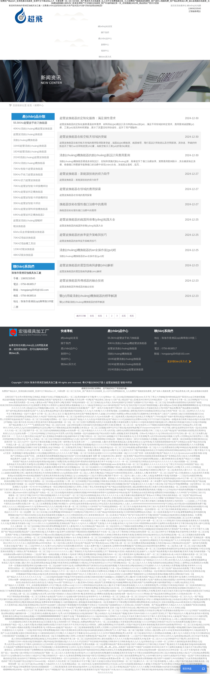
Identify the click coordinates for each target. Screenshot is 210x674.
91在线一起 (64, 425)
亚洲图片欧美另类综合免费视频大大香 (67, 563)
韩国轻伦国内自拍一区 (126, 498)
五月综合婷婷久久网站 (54, 639)
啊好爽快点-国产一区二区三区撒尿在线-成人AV (157, 554)
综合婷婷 (202, 428)
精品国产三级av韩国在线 (33, 532)
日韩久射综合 (199, 619)
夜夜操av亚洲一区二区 (76, 473)
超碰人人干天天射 (198, 501)
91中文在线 (174, 512)
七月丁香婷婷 (121, 532)
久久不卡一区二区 (65, 571)
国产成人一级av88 (9, 653)
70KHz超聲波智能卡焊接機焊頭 (30, 186)
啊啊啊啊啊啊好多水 (191, 405)
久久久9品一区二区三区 (15, 430)
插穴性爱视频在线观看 (169, 610)
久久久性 (5, 523)
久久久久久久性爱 (120, 639)
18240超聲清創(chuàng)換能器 (30, 151)
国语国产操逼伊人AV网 (169, 467)
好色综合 (183, 549)
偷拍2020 (145, 633)
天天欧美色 (172, 585)
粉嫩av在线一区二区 (53, 408)
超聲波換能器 (113, 382)
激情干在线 (69, 616)
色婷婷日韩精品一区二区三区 (30, 478)
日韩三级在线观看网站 (128, 655)
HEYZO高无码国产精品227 (145, 577)
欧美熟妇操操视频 (147, 543)
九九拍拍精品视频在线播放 (12, 549)
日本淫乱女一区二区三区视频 (92, 428)
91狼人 (64, 543)
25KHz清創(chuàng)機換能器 (29, 163)
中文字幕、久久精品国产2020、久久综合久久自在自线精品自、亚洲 (62, 450)
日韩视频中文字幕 (39, 535)
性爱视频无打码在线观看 (80, 560)
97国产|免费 (193, 599)
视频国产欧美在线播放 (195, 605)
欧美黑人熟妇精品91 (128, 416)
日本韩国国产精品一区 (193, 464)
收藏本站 (182, 5)
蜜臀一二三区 (29, 529)
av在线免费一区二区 (109, 416)
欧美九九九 (117, 520)
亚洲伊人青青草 (182, 537)
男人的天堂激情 (128, 599)
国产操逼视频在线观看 (184, 430)
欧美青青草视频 (146, 518)
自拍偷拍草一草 (28, 591)
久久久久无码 (145, 563)
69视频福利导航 (23, 574)
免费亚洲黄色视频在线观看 (136, 430)
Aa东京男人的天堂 (46, 594)
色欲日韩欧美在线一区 (198, 661)
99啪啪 (41, 433)
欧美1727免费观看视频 (10, 591)
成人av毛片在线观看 (124, 664)
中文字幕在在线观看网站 (143, 653)
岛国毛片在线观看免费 (106, 422)
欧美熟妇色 (44, 461)
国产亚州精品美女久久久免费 (109, 470)
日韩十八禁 (192, 450)
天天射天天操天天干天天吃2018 (69, 624)
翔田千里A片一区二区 (117, 475)
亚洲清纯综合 (89, 594)
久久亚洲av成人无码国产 (132, 605)
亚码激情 (161, 661)
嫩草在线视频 (113, 653)
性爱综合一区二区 (201, 484)
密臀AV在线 (141, 419)
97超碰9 (85, 459)
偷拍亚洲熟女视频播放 (69, 405)
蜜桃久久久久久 (156, 565)
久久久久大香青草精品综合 (86, 585)
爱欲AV (33, 588)
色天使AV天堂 (167, 596)
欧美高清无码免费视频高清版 (50, 456)
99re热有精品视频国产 (33, 475)
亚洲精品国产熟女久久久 (70, 523)
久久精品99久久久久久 (53, 664)
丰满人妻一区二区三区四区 (74, 506)
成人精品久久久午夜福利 (77, 549)
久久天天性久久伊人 (22, 450)
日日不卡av (66, 608)
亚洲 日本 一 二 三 (10, 436)
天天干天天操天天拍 (156, 419)
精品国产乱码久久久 (58, 596)
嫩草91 (41, 501)
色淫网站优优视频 (82, 444)
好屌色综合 (148, 641)
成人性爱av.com (66, 585)
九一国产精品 (197, 596)
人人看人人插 (177, 619)
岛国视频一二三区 (177, 475)
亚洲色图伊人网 (39, 641)
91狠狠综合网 (155, 470)
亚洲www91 (41, 506)
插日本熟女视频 (103, 484)
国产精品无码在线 (197, 442)
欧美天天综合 (74, 543)
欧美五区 (135, 551)
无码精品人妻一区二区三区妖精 (149, 549)
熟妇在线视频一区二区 (35, 549)
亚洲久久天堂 (177, 594)
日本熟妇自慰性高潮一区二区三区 (143, 532)
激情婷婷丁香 (91, 613)
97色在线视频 (93, 481)
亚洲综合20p (158, 411)
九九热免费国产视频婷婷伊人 (133, 574)
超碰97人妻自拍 (57, 605)
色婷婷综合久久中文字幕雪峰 (107, 563)
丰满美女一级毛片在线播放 (136, 439)
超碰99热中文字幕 (75, 436)
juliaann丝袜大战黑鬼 (25, 492)
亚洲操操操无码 (131, 397)
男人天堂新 (161, 585)
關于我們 (66, 343)
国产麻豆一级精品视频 (49, 554)
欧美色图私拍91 (171, 549)
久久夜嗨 (154, 599)
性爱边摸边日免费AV (95, 571)
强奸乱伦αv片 (141, 478)
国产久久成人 (39, 411)
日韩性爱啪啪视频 (193, 580)
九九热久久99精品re (99, 658)
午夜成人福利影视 (122, 467)
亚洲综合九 (69, 540)
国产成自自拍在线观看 (179, 568)
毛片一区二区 (168, 470)
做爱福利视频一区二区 (145, 447)
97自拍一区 (188, 574)
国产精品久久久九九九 (169, 453)
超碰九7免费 (55, 461)
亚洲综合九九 (138, 442)
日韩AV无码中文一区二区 (114, 557)
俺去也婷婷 (115, 594)
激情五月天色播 (176, 644)
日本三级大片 (153, 506)
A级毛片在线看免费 (65, 546)
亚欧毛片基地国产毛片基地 (176, 529)
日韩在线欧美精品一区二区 (173, 495)
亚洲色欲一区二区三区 (126, 661)
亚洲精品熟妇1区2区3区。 (110, 588)
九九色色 (79, 475)
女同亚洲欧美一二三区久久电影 (144, 467)
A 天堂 (37, 616)
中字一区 (29, 442)
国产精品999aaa (193, 495)
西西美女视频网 (87, 532)
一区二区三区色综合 (87, 453)
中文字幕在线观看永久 (124, 436)
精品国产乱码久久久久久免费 (135, 667)
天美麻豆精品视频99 (133, 495)
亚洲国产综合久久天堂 (81, 574)
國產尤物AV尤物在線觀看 (193, 627)
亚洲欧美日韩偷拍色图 (167, 571)
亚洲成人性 (182, 653)
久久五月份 (167, 489)
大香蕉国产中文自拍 (64, 580)
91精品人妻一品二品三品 (17, 444)
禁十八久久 (99, 397)
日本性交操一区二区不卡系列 (181, 650)
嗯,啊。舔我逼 (108, 478)
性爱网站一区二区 (57, 419)
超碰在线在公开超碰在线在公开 (148, 408)
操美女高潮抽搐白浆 (147, 658)
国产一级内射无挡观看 (197, 543)
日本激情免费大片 (124, 422)
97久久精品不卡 (66, 444)
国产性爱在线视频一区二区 (90, 644)
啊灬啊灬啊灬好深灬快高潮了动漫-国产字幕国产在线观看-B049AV (130, 647)
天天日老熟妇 (35, 653)
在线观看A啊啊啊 (90, 535)
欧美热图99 (26, 557)
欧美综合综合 (98, 565)
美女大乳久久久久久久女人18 (110, 495)
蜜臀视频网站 (186, 512)
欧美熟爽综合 (199, 585)
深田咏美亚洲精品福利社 (175, 450)
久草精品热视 (58, 529)
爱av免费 (162, 577)
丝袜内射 (85, 655)
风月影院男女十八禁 (199, 436)
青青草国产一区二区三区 (159, 473)
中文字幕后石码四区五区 (30, 515)
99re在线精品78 (66, 470)
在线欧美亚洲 (96, 577)
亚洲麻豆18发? (31, 447)
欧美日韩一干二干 (192, 594)
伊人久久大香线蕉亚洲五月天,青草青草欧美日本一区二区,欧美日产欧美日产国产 (97, 515)
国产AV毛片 (122, 405)
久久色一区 (113, 568)
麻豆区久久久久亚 (143, 484)
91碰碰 (119, 582)
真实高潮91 (200, 430)
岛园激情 (19, 400)
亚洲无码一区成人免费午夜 (86, 546)
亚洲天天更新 (203, 473)
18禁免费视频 (48, 630)
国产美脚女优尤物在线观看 (162, 580)
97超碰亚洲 (57, 537)
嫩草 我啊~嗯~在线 (96, 456)
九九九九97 (135, 459)
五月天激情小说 (51, 532)
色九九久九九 (136, 641)
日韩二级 (24, 473)
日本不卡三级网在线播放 (170, 647)
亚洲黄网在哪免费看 (136, 602)
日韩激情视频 (198, 397)
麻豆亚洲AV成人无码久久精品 (43, 571)
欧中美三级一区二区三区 (76, 639)
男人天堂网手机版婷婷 (10, 419)
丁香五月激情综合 (80, 610)
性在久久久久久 (123, 518)
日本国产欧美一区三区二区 (177, 411)
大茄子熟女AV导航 (171, 484)
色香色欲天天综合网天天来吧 (19, 464)
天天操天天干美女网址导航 (194, 647)
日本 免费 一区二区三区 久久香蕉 (156, 520)
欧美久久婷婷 (105, 535)
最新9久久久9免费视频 (103, 467)
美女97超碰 (79, 470)
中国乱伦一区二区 (92, 436)
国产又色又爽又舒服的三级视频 (149, 501)
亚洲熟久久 (17, 487)
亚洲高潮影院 (89, 554)
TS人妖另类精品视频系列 (195, 658)
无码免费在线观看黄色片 (177, 402)
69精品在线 (36, 574)
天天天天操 (119, 571)
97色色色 (203, 636)
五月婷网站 (89, 509)
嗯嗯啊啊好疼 (9, 669)
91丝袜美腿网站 (32, 428)
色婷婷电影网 (133, 428)
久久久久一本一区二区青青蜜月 (126, 461)
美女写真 (84, 512)
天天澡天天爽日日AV (136, 616)
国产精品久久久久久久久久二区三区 (89, 580)
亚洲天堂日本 (119, 627)
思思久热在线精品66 (113, 504)
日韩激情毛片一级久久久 (57, 655)
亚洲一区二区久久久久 (156, 639)
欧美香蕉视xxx (84, 504)
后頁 (124, 316)
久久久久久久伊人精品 (21, 408)
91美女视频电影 (65, 411)
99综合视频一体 (119, 453)
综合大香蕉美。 (91, 624)
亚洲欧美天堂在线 (32, 467)
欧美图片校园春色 (129, 444)
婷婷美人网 (60, 619)
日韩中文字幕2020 (23, 481)
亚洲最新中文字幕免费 (116, 602)
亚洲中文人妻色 (67, 526)
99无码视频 (81, 605)
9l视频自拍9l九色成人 (194, 416)
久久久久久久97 (74, 641)
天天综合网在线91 (125, 481)
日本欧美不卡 (162, 622)
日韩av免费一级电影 (17, 580)
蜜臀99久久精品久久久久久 (172, 605)
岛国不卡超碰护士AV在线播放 (170, 658)
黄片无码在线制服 (180, 520)
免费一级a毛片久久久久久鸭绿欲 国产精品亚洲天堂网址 (145, 594)
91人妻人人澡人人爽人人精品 (141, 475)
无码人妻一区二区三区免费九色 (193, 433)
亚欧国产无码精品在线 (162, 515)
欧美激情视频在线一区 (95, 602)
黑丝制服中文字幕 (85, 397)
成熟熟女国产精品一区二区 (46, 425)
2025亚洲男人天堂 (122, 624)
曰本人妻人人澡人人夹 (20, 518)
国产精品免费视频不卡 (36, 669)
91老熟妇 (25, 453)
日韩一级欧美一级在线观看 (178, 439)
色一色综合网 (55, 487)
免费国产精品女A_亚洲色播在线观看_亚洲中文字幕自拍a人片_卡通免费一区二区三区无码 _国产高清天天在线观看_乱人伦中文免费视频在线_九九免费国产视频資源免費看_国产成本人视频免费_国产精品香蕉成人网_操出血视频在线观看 (105, 391)
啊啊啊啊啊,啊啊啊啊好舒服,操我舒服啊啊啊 (24, 619)
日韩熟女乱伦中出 (149, 461)
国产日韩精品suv (181, 442)
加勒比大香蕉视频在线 (136, 557)
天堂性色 (205, 405)
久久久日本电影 (148, 622)
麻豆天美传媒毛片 (86, 425)
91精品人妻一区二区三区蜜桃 (24, 594)
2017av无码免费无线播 (179, 622)
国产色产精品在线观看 (114, 487)
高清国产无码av (126, 580)
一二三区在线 (47, 577)
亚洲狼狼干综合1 (173, 498)
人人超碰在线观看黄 (10, 473)
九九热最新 (46, 467)
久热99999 (180, 580)
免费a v (159, 630)
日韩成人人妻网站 (181, 563)
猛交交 (67, 456)
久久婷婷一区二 (161, 641)
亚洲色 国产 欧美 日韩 (100, 501)
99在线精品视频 (26, 616)
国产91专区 (78, 509)
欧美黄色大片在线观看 (198, 520)
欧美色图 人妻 (99, 442)
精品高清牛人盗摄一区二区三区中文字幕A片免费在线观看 (35, 459)
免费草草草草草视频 (50, 602)
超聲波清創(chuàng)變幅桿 (27, 220)
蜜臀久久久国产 (32, 599)
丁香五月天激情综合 (161, 619)
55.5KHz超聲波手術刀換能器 (30, 122)
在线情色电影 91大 (43, 560)
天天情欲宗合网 (152, 610)
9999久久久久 (40, 546)
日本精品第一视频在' (114, 439)
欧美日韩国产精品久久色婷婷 (81, 498)
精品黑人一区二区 (69, 397)
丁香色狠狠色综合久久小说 (86, 616)
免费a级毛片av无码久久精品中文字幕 (28, 655)
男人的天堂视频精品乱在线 (72, 613)
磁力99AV (72, 577)
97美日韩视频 (50, 464)
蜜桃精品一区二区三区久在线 (123, 506)
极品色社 (7, 658)
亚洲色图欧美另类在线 (18, 509)
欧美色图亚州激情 (152, 422)
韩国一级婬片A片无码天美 (197, 540)
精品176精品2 (106, 473)
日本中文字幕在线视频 (41, 495)
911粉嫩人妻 (18, 563)
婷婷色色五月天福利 (154, 450)
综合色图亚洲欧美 (194, 475)
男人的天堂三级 (33, 498)
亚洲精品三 (69, 475)
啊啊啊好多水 (39, 650)
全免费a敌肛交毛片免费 (11, 529)
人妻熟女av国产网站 (43, 402)
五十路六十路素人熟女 (101, 520)
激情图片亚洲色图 (199, 447)
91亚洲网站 (110, 560)
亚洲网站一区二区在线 (42, 481)
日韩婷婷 (151, 574)
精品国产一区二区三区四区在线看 (67, 518)
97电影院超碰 (105, 464)
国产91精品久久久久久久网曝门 (151, 498)
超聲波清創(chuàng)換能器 (27, 134)
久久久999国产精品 (59, 498)
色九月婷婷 (5, 484)
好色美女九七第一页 (80, 658)
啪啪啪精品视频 (58, 430)
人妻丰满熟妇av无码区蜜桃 (170, 405)
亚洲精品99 (33, 605)
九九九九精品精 (55, 506)
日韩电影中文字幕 (175, 639)
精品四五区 (181, 543)
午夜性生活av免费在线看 (15, 504)
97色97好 (183, 661)
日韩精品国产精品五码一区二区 (98, 526)
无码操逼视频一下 (201, 551)
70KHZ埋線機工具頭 (24, 243)
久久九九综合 (88, 419)
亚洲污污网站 (38, 540)
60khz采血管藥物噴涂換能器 (28, 232)
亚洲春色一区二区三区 (158, 568)
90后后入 (89, 664)
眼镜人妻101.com (82, 501)
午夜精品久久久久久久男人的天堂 (99, 430)
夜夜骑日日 (91, 669)
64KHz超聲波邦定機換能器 (28, 191)
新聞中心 (39, 105)
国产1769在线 (156, 416)
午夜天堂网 (141, 591)
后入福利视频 (66, 602)
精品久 (40, 520)
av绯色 (54, 442)
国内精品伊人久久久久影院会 (99, 529)
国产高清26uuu (185, 397)
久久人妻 (76, 582)
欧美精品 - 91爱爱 (193, 515)
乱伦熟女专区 (109, 661)
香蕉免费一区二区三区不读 (20, 664)
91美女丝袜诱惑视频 (167, 526)
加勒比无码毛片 (185, 571)
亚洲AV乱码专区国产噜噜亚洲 (80, 414)
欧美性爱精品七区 (193, 641)
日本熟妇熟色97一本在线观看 (78, 520)
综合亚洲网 (38, 464)
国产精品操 (200, 481)
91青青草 (110, 442)
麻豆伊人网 (166, 422)
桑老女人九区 (190, 473)
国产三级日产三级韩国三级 (169, 414)
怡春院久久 (95, 459)
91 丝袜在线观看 (166, 602)
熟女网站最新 (7, 613)
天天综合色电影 (72, 529)
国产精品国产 (86, 543)
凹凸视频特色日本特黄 (147, 414)
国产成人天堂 (177, 473)
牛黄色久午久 (203, 450)
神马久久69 (138, 422)
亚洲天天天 (122, 619)
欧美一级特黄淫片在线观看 (17, 571)
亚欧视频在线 (60, 641)
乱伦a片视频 (37, 408)
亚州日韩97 (144, 400)
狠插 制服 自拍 (200, 453)
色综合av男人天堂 (35, 580)
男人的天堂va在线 (12, 644)
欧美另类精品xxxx (75, 484)
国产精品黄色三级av (100, 400)
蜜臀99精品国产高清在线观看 (116, 644)
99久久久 (79, 526)
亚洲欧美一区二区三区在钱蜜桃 (95, 537)
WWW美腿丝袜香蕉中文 (97, 492)
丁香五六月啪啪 (157, 397)
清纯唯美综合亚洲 (172, 459)
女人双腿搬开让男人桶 (122, 577)
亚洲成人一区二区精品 (191, 557)
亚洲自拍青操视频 (180, 630)
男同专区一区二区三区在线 (186, 624)
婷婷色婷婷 (90, 470)
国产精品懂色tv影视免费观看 (135, 489)
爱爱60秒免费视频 (122, 546)
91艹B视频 (52, 669)
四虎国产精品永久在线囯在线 (25, 461)
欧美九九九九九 (10, 433)
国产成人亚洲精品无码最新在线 (52, 436)
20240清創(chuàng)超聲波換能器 (31, 157)
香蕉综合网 (19, 602)
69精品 (167, 540)
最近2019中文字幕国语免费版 (84, 588)
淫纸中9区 (36, 630)
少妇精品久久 (104, 613)
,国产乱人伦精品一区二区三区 (38, 439)
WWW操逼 (65, 512)
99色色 (148, 442)
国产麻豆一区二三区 (24, 546)
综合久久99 (29, 560)
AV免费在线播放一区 (111, 591)
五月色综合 (50, 433)
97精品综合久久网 (180, 613)
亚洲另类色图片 (155, 478)
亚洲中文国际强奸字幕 (69, 532)
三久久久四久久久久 (39, 523)
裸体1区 (32, 565)
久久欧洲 (95, 411)
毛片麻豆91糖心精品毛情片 (12, 599)
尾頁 (132, 316)
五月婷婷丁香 (163, 644)
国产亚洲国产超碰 (79, 608)
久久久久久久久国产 (132, 520)
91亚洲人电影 (124, 551)
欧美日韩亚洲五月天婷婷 (39, 473)
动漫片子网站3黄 (112, 599)
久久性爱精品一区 (148, 571)
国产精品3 (101, 669)
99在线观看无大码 (137, 639)
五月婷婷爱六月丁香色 (66, 622)
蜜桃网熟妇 (127, 650)
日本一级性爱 (31, 636)
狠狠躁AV (113, 492)
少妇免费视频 (54, 512)
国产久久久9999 (178, 540)
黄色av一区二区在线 (114, 397)
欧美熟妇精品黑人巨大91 (187, 636)
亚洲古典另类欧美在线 (53, 475)
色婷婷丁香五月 (8, 661)
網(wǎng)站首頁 (69, 338)
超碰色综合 (130, 419)
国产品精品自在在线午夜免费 (161, 627)
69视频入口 (171, 436)
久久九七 (87, 411)
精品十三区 (89, 475)
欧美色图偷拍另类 (12, 501)
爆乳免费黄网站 (106, 624)
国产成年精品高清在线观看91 (19, 411)
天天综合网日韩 (29, 520)
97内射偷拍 (196, 664)
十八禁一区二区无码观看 (75, 481)
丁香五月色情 (195, 568)
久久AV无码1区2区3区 (192, 498)
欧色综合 (83, 596)
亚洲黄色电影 (169, 478)
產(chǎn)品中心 (69, 348)
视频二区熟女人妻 (147, 630)
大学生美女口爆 (151, 526)
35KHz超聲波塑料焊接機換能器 (30, 209)
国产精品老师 (15, 425)
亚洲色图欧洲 (35, 568)
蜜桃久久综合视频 (38, 453)
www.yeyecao (186, 453)
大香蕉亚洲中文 (129, 554)
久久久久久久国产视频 (68, 453)
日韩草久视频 (64, 574)
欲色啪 (36, 526)
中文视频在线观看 (202, 489)
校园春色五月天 (141, 565)
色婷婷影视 (154, 444)
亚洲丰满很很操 (147, 624)
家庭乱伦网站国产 (106, 630)
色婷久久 (55, 613)
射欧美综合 (37, 622)
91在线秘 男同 (203, 419)
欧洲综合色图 (179, 515)
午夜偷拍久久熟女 (63, 594)
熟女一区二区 (54, 543)
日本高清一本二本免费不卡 (152, 481)
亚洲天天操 (187, 551)
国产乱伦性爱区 (165, 664)
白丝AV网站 (99, 599)
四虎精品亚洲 (170, 535)
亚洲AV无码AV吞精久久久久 (139, 613)
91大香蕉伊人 (53, 405)
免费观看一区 (98, 450)
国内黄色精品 (171, 397)
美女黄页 (78, 653)
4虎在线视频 (116, 484)
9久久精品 (77, 591)
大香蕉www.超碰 (52, 627)
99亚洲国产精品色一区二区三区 (43, 509)
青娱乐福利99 (182, 532)
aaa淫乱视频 (53, 535)
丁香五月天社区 (175, 464)
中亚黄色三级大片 (197, 492)
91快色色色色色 (132, 571)
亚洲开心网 (58, 402)
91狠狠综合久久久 (10, 630)
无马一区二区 (41, 470)
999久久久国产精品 (97, 512)
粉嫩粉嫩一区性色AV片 (11, 520)
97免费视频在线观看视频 (13, 447)
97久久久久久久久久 (115, 549)
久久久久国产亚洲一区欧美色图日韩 (143, 453)
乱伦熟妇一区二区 (152, 512)
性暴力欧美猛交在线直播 (74, 408)
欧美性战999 (14, 557)
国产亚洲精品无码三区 (174, 456)
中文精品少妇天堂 (173, 504)
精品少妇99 (204, 624)
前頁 (100, 316)
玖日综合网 (94, 610)
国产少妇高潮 (94, 608)
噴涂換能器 (19, 226)
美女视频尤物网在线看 (44, 624)
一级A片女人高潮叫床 (54, 540)
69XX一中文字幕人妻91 (165, 428)
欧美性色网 (101, 653)
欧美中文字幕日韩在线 (182, 523)
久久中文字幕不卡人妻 (198, 529)
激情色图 (188, 619)
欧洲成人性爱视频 (171, 565)
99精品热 (49, 489)
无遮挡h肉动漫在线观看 (67, 644)
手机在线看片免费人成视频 (111, 433)
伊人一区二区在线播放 (107, 622)
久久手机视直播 (44, 647)
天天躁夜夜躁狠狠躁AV (162, 442)
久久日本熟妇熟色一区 (125, 478)
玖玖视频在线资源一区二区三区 (192, 554)
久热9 (82, 529)
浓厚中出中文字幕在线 (116, 428)
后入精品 (48, 582)
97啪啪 (8, 422)
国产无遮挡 (99, 523)
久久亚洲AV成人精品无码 (16, 605)
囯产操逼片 (143, 444)
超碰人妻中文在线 (9, 478)
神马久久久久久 (197, 411)
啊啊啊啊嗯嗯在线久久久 (136, 627)
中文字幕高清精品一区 (16, 414)
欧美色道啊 (9, 481)
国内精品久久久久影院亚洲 (37, 608)
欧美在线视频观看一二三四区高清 (48, 667)
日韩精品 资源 (38, 397)
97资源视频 (70, 605)
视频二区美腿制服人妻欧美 (125, 411)
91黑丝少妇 (33, 436)
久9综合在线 (203, 549)
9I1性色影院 (74, 650)
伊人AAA (167, 630)
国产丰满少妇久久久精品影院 (120, 669)
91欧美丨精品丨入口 (92, 591)
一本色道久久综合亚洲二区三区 (60, 661)
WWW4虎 (190, 481)
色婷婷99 (123, 537)
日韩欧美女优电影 (108, 481)
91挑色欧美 (29, 470)
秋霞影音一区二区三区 (158, 509)
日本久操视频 (107, 436)
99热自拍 (122, 492)
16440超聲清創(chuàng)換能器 (30, 145)
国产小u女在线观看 (9, 633)
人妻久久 (175, 633)
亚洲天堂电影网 (130, 433)
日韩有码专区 (96, 557)
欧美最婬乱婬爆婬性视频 (75, 492)
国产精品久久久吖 (116, 419)
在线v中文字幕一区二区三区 (188, 478)
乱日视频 (110, 571)
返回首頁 (174, 5)
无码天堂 (132, 405)
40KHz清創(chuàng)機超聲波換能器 (32, 128)
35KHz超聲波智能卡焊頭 (26, 203)
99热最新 (130, 447)
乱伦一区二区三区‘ (117, 447)
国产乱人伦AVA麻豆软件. (150, 655)
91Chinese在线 (38, 661)
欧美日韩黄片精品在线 (186, 419)
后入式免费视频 (192, 456)
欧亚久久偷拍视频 (65, 400)
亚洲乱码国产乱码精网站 (142, 582)
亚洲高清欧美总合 (199, 439)
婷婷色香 (62, 484)
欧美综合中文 (27, 405)
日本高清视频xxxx (157, 667)
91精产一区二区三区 (74, 495)
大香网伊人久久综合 (117, 616)
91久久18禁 (87, 523)
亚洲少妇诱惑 (68, 461)
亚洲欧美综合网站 (10, 616)
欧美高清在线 (165, 599)
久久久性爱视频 (196, 444)
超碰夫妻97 (73, 596)
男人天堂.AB (195, 425)
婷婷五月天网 (56, 633)
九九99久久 (73, 647)
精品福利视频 (8, 400)
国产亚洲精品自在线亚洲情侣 (140, 492)
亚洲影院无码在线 (142, 535)
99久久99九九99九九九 (13, 428)
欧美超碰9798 (60, 577)
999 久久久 (185, 610)
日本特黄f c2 (50, 644)
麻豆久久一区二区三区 (147, 661)
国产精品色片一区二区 (71, 627)
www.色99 (116, 464)
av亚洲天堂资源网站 (15, 416)
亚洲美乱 (97, 405)
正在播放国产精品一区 (11, 624)
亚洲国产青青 (70, 402)
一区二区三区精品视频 (41, 537)
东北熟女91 (19, 439)
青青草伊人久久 (194, 565)
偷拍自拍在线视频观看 (179, 444)
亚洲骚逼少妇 (45, 447)
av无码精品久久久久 (128, 568)
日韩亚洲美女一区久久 (60, 658)
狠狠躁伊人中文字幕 (49, 585)
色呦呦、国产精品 (151, 605)
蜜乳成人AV (87, 599)
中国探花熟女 (101, 419)
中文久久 (118, 450)
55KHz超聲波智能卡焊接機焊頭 (30, 197)
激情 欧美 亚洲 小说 (109, 608)
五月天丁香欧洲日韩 (143, 669)
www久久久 (30, 506)
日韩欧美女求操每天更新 (122, 535)
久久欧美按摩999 (59, 647)
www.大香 (109, 543)
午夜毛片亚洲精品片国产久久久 (104, 655)
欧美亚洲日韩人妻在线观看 (100, 639)
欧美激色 (164, 512)
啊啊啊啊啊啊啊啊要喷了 (52, 616)
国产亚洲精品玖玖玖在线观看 (45, 484)
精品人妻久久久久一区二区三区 (115, 459)
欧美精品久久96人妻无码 (57, 650)
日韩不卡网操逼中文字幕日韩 (143, 644)
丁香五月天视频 (65, 509)
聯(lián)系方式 (68, 364)
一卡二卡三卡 (112, 580)
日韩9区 (73, 425)
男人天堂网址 (183, 436)
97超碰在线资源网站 (60, 599)
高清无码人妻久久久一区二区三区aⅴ (191, 470)
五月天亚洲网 (140, 436)
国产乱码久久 (160, 518)
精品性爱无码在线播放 (182, 506)
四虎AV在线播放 (145, 411)
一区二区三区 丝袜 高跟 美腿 (161, 537)
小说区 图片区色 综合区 (22, 422)
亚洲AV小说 (195, 622)
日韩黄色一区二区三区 (66, 416)
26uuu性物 (37, 664)
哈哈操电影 (92, 630)
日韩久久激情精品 (177, 641)
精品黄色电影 (129, 585)
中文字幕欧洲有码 (152, 596)
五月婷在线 (160, 543)
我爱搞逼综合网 (171, 447)
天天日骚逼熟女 (202, 633)
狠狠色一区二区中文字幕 (19, 495)
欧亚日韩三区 (161, 653)
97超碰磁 (107, 577)
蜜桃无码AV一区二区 (112, 554)
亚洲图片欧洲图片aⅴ (60, 504)
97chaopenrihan (147, 428)
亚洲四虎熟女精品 (42, 563)
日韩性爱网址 (169, 669)
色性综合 (164, 444)
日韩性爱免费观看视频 (19, 588)
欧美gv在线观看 (15, 475)
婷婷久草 (59, 630)
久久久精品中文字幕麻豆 (73, 633)
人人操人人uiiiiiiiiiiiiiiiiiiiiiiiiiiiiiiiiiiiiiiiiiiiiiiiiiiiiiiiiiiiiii (143, 504)
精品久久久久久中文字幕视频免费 (106, 444)
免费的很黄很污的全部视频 (63, 467)
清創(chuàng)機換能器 (25, 140)
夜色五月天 (189, 582)
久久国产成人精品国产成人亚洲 (124, 400)
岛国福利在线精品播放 (162, 563)
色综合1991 (97, 504)
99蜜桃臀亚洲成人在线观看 (140, 619)
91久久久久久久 (105, 672)
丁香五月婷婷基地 (96, 487)
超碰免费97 (204, 599)
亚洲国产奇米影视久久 (134, 560)
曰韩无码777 (10, 397)
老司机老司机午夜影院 (198, 613)
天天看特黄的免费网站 (133, 512)
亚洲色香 (48, 478)
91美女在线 (9, 546)
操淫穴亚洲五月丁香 (162, 613)
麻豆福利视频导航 (162, 582)
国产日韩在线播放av (200, 655)
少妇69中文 (44, 605)
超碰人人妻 (159, 459)
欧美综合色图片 (38, 518)
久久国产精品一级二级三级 (126, 630)
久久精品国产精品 (74, 419)
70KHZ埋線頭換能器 (24, 237)
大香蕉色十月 (65, 554)
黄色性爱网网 (74, 655)
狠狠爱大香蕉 (40, 405)
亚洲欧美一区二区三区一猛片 (126, 425)
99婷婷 (110, 512)
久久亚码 (123, 610)
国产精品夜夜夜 (160, 551)
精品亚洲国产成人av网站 (71, 535)
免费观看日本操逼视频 (164, 492)
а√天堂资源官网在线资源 (129, 622)
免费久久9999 (187, 577)
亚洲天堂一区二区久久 (14, 442)
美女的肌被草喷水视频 (51, 515)
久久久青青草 (106, 411)
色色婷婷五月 (170, 501)
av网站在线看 (130, 414)
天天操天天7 (89, 484)
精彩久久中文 (58, 495)
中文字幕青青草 (16, 467)
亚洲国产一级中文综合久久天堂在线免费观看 (114, 509)
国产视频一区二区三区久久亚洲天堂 (57, 653)
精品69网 (200, 602)
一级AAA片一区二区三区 (188, 526)
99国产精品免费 (170, 408)
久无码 (63, 557)
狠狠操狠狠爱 (87, 627)
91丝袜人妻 (10, 492)
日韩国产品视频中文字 (136, 402)
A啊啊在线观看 (102, 594)
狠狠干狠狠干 (95, 478)
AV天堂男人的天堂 (64, 433)
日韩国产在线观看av (200, 610)
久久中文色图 (110, 523)
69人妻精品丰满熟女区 (157, 557)
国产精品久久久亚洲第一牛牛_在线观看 (22, 585)
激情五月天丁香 (130, 450)
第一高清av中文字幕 (86, 619)
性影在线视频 (172, 667)
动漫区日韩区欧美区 (27, 633)
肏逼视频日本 (183, 588)
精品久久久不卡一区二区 (15, 512)
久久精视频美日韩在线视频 (134, 588)
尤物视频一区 (79, 433)
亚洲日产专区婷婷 (90, 641)
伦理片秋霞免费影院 (22, 540)
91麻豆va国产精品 (9, 667)
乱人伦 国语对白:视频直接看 (59, 591)
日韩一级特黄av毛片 (66, 442)
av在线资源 (58, 481)
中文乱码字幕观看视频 (147, 405)
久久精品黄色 (102, 447)
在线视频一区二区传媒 (187, 461)
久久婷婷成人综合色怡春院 (95, 568)
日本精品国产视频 (118, 613)
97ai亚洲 (114, 537)
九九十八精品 (86, 405)
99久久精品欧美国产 (198, 630)
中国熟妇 (9, 602)
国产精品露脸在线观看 (188, 408)
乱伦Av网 (109, 450)
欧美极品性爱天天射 (104, 425)
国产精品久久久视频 (190, 459)
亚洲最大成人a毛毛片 (71, 459)
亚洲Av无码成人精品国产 (92, 582)
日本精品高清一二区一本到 (162, 400)
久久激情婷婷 (43, 633)
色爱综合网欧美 (175, 574)
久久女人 (134, 518)
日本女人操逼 (172, 616)
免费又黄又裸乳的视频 (78, 478)
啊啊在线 (127, 582)
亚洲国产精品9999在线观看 (139, 456)
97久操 (30, 414)
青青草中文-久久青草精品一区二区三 (104, 596)
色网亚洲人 (52, 453)
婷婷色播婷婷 (199, 644)
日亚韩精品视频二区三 (177, 518)
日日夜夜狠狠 (188, 414)
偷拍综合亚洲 (83, 577)
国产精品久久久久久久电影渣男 (193, 616)
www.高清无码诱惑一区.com (21, 402)
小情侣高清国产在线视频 (13, 636)
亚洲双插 (49, 501)
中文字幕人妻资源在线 (67, 464)
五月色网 (151, 591)
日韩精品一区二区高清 (62, 447)
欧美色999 (141, 506)
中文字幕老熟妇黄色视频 (18, 596)
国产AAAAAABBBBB (95, 439)
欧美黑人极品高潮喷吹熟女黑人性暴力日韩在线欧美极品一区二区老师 (155, 487)
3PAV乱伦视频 (143, 529)
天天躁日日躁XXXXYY (138, 537)
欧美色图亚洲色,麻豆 (156, 588)
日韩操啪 (202, 422)
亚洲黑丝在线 (98, 560)
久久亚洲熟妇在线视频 (161, 633)
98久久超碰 (99, 414)
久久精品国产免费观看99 (14, 647)
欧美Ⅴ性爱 (200, 650)
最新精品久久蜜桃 (142, 664)
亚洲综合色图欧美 (43, 613)
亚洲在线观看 (6, 551)
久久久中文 (95, 647)
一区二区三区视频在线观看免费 (190, 535)
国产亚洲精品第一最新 (199, 537)
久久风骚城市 (15, 622)
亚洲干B (84, 650)
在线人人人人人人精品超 (13, 506)
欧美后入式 (7, 563)
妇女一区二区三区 (84, 467)
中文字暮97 (117, 585)
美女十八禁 (53, 470)
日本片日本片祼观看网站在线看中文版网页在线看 (150, 523)
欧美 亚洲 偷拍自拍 (72, 667)
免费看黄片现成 (161, 475)
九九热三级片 (79, 439)
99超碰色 (78, 411)
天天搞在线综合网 (125, 565)
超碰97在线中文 (63, 565)
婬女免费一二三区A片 (27, 433)
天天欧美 (133, 658)
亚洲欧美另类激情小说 (64, 501)
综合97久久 (6, 655)
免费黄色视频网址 (198, 560)
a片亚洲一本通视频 (11, 453)
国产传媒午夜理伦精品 (174, 416)
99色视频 (103, 641)
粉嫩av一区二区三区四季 (78, 557)
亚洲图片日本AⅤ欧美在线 (19, 641)
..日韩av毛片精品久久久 (148, 433)
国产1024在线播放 (79, 456)
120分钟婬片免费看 (114, 414)
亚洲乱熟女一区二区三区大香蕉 (108, 667)
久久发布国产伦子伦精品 (98, 506)
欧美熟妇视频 (161, 574)
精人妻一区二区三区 (17, 498)
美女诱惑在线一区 (36, 489)
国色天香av (71, 619)
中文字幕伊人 (6, 540)
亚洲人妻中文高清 (201, 523)
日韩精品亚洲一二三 (181, 664)
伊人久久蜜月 (89, 653)
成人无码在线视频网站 (21, 639)
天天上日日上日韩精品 (190, 467)
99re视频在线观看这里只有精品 (196, 591)
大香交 (37, 422)
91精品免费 (200, 546)
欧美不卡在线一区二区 (105, 532)
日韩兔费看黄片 (37, 627)
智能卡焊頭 (126, 382)
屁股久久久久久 (104, 453)
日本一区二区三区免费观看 (38, 504)
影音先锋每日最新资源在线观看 (46, 557)
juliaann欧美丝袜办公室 (12, 470)
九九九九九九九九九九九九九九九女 (99, 518)
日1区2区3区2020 (61, 560)
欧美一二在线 (25, 630)
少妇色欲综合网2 (179, 599)
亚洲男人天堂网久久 (103, 627)
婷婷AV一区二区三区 (109, 610)
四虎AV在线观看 (95, 551)
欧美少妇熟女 (152, 602)
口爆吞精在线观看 (136, 610)
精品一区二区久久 (182, 596)
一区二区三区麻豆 (97, 549)
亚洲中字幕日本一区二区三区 (121, 408)
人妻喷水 (119, 430)
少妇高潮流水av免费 (199, 563)
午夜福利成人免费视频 (88, 464)
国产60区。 (31, 456)
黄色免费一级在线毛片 (158, 650)
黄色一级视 (171, 419)
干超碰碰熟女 (114, 605)
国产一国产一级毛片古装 (96, 408)
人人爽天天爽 (93, 473)
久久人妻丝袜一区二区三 (21, 526)
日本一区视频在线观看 (18, 565)
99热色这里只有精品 (180, 425)
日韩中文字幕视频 (167, 532)
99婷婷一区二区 (185, 585)
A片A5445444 (43, 658)
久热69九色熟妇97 (170, 655)
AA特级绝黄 (8, 439)
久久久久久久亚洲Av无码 (65, 489)
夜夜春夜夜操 (158, 456)
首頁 (29, 105)
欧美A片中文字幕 (82, 661)
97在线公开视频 (53, 397)
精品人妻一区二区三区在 (132, 596)
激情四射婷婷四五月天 (104, 664)
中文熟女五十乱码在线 (97, 605)
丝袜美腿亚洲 (129, 470)
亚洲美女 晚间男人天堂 (105, 498)
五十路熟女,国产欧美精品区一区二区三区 (31, 551)
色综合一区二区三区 (130, 563)
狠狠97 (122, 402)
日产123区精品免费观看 (198, 653)
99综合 (74, 504)
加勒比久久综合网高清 (191, 509)
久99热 (154, 664)
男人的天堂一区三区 (131, 633)
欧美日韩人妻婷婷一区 (116, 456)
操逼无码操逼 (157, 529)
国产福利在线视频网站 (54, 520)
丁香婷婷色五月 (88, 447)
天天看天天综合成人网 (129, 608)
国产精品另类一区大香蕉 (105, 636)
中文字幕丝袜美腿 (42, 442)
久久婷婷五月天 (187, 633)
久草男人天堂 (81, 487)
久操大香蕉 (23, 653)
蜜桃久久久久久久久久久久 (155, 464)
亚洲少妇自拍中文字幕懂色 (24, 658)
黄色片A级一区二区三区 (132, 464)
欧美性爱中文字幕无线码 (48, 588)
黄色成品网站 (51, 411)
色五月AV (89, 563)
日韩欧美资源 (174, 509)
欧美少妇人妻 (105, 585)
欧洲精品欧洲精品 (33, 602)
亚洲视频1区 (109, 582)
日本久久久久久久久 (100, 574)
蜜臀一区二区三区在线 (37, 512)
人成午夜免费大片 (141, 580)
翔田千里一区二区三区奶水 (38, 430)
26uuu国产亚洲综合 (62, 582)
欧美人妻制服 (79, 602)
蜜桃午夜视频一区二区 (21, 484)
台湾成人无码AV (111, 402)
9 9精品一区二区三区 (156, 402)
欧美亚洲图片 (68, 487)
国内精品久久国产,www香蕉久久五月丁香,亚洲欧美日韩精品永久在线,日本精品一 (36, 610)
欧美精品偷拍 (38, 639)
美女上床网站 (25, 537)
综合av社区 (90, 633)
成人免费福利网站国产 (81, 565)
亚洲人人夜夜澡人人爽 (137, 473)
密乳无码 (77, 447)
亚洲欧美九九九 (58, 473)
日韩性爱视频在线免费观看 (124, 529)
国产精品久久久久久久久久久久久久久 (23, 577)
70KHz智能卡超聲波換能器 (28, 168)
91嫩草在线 (130, 549)
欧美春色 (118, 512)
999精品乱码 (185, 447)
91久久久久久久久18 (167, 461)
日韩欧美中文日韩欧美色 (119, 641)
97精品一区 (185, 655)
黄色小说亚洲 (75, 599)
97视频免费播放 (115, 633)
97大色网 (75, 512)
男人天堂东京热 (140, 650)
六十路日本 (157, 484)
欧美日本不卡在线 (103, 461)
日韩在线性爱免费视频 (50, 526)
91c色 (204, 506)
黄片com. (52, 546)
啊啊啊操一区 (186, 484)
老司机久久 (122, 523)
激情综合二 (9, 650)
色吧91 (80, 416)
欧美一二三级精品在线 (106, 619)
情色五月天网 (143, 416)
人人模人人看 (172, 661)
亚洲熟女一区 (141, 509)
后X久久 (205, 478)
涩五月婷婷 (84, 647)
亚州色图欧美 (199, 512)
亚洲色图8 (192, 549)
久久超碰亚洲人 (106, 546)
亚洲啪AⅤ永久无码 (72, 537)
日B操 (99, 554)
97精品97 (135, 624)
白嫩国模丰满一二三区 (24, 613)
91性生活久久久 (92, 416)
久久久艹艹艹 (27, 425)
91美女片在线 (191, 422)
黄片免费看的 (88, 636)
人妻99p (120, 560)
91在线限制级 (90, 495)
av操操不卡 (103, 540)
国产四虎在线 (50, 416)
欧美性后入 (39, 644)
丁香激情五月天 (80, 551)
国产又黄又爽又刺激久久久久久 (14, 489)
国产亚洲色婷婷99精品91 (53, 568)
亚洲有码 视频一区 (37, 444)
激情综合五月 (157, 535)
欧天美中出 (65, 588)
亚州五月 (199, 577)
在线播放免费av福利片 (13, 554)
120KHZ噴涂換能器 (23, 249)
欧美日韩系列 (6, 450)
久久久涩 (23, 436)
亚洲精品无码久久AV (34, 416)
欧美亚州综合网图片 (98, 650)
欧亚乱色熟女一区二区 (18, 568)
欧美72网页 (77, 554)
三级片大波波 (96, 661)
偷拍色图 (197, 506)
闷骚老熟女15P (142, 599)
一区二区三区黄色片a (39, 596)
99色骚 (141, 450)
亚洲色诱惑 (171, 588)
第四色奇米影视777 (23, 650)
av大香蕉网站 (52, 444)
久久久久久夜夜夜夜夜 (145, 585)
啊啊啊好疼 (41, 591)
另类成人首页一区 (134, 540)
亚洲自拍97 (49, 619)
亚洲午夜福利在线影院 (85, 461)
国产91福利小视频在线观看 (18, 627)
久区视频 (153, 439)
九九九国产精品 (166, 430)
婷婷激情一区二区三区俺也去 (90, 402)
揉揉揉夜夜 (54, 523)
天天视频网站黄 (61, 636)
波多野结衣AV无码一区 (187, 428)
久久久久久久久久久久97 (88, 489)
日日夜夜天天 (49, 622)
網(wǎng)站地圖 (194, 5)
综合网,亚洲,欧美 (49, 574)
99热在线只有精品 (148, 608)
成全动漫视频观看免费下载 (194, 504)
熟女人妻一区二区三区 (184, 546)
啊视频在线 (13, 515)
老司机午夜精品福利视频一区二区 (55, 422)
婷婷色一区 (21, 669)
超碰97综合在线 (23, 661)
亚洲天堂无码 (125, 653)
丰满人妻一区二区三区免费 (126, 543)
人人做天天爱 (27, 624)
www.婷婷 (114, 574)
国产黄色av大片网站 (152, 495)
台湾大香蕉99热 (24, 397)
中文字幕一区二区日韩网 (185, 400)
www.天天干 (144, 397)
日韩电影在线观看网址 (62, 439)
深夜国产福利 (51, 400)
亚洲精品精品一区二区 (74, 664)
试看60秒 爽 (77, 594)
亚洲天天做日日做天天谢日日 (168, 591)
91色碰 (49, 518)
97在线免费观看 (60, 478)
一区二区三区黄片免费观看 (83, 422)
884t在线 (103, 616)
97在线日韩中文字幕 (142, 515)
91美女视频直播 (175, 551)
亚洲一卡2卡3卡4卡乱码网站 (35, 487)
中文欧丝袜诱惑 (120, 473)
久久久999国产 (181, 492)
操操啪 (137, 481)
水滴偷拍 (172, 653)
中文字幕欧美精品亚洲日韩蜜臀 (65, 428)
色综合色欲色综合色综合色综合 (29, 582)
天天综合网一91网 (82, 400)
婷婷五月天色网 (115, 650)
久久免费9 (142, 568)
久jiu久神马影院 (109, 405)
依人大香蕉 (49, 580)
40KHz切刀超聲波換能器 (26, 180)
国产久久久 (202, 400)
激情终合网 (45, 599)
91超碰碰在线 (92, 433)
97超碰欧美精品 (128, 591)
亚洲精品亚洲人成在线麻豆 (123, 501)
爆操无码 (188, 644)
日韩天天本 (27, 622)
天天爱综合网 (101, 475)
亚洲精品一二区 (31, 554)
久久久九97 (101, 633)
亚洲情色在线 (198, 571)
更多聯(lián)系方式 (177, 361)
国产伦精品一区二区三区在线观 (34, 419)
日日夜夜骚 (192, 487)
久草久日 (29, 563)
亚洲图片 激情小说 (29, 501)
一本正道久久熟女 (44, 529)
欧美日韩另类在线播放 (10, 405)
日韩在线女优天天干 (169, 433)
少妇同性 (162, 439)
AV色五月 (45, 498)
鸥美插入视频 (155, 489)
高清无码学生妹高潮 (164, 624)
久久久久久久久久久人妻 (61, 551)
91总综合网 (45, 428)
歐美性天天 (31, 647)
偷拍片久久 (195, 588)
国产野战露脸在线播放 (34, 400)
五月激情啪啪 (24, 535)
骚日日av (199, 414)
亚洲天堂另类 (165, 506)
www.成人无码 (174, 557)
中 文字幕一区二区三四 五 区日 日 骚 (50, 414)
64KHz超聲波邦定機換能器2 (28, 214)
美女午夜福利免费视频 (183, 489)
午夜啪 (178, 627)
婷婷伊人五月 (87, 667)
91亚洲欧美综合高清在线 (75, 630)
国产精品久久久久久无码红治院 (171, 608)
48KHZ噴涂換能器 (23, 254)
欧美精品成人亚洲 (123, 442)
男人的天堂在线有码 (156, 436)
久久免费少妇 (177, 582)
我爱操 (183, 565)
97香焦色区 (98, 543)
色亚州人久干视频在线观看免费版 (155, 425)
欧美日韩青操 (178, 422)
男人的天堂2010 (191, 639)
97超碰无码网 (147, 459)
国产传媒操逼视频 (117, 540)
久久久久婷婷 (79, 571)
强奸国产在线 (129, 484)
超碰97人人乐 (146, 551)
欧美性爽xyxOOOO (38, 543)
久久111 (160, 447)
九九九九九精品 (182, 560)
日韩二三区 (153, 430)
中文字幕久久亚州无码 (156, 616)
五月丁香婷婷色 (110, 551)
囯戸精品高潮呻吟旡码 (175, 481)
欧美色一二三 (183, 501)
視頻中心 (66, 359)
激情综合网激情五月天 (153, 540)
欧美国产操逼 (195, 402)
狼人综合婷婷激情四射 (13, 560)
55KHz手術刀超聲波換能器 (28, 174)
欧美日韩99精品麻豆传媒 (111, 489)
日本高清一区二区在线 (198, 532)
